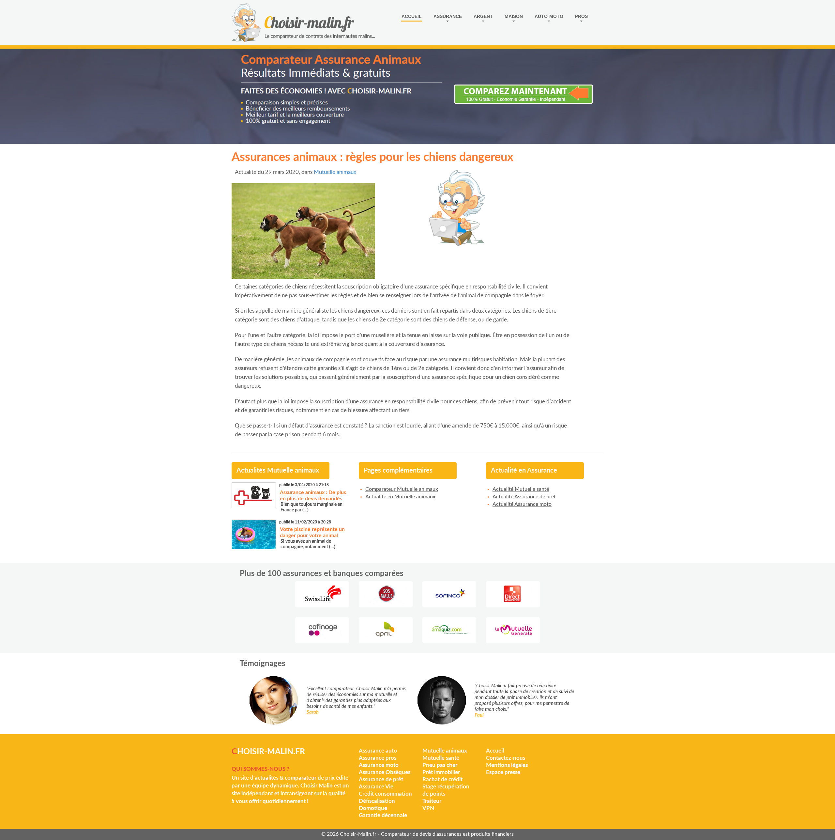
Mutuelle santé (440, 758)
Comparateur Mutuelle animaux (401, 489)
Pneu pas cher (439, 765)
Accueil (412, 16)
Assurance (447, 16)
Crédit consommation (385, 794)
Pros (581, 16)
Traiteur (431, 801)
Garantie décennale (383, 815)
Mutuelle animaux (335, 172)
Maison (514, 16)
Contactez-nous (505, 758)
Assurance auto (378, 751)
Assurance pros (377, 758)
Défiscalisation (377, 801)
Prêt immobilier (441, 772)
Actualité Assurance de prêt (524, 496)
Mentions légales (507, 765)
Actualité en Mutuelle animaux (400, 496)
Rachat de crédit (442, 779)
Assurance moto (379, 765)
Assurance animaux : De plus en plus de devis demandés (313, 495)
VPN (428, 808)
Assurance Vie (376, 786)
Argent (483, 16)
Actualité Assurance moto (522, 504)
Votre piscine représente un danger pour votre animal (312, 532)
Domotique (373, 808)
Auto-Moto (549, 16)
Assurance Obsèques (384, 772)
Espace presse (503, 772)
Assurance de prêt (381, 779)
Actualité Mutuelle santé (521, 489)
